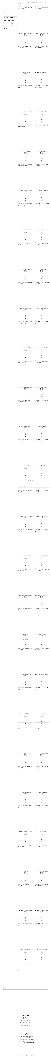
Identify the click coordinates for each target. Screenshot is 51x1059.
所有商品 (5, 14)
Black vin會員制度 (25, 1020)
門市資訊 (5, 28)
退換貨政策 (27, 1025)
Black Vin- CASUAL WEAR (9, 17)
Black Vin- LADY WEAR (9, 20)
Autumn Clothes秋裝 (8, 25)
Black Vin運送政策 (25, 1023)
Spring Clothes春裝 (8, 23)
